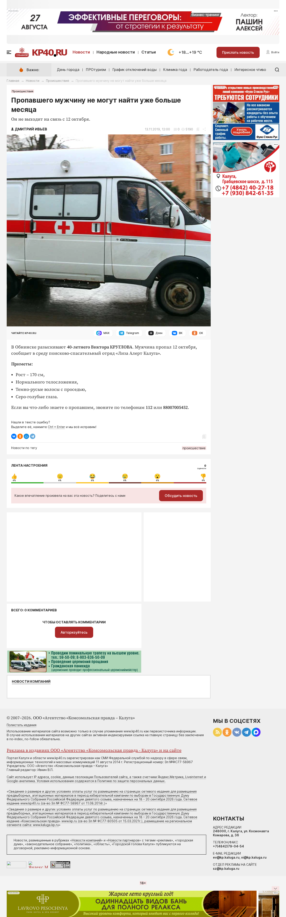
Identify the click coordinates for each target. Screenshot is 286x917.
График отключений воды (134, 69)
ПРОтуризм (96, 69)
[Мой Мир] (26, 436)
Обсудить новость (181, 495)
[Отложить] (197, 129)
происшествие (194, 448)
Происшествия (57, 80)
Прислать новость (238, 52)
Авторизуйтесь (74, 632)
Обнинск (21, 55)
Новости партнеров (123, 840)
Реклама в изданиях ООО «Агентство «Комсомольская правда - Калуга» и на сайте (94, 750)
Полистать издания (21, 725)
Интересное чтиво (250, 69)
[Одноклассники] (20, 436)
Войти (275, 52)
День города (68, 69)
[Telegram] (32, 436)
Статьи (148, 52)
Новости (81, 52)
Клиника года (175, 69)
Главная (13, 80)
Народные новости (116, 52)
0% (14, 480)
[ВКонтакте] (14, 436)
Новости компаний (31, 682)
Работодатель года (210, 69)
